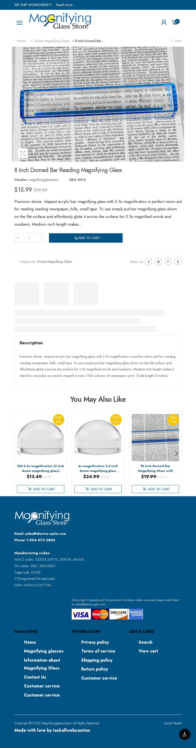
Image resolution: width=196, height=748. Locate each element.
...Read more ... (64, 4)
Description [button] (31, 343)
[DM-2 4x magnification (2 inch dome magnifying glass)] (40, 437)
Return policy (94, 669)
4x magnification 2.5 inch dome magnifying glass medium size (98, 471)
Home (30, 642)
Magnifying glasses (44, 651)
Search (145, 642)
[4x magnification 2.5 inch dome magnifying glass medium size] (97, 437)
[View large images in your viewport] (23, 153)
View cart (148, 651)
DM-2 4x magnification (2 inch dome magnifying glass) (40, 468)
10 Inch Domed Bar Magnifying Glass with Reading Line (155, 471)
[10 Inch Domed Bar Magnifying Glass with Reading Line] (155, 437)
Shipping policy (96, 660)
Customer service (42, 686)
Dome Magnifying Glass (54, 261)
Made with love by (52, 730)
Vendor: (21, 179)
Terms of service (98, 651)
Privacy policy (95, 642)
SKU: (73, 179)
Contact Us (35, 677)
